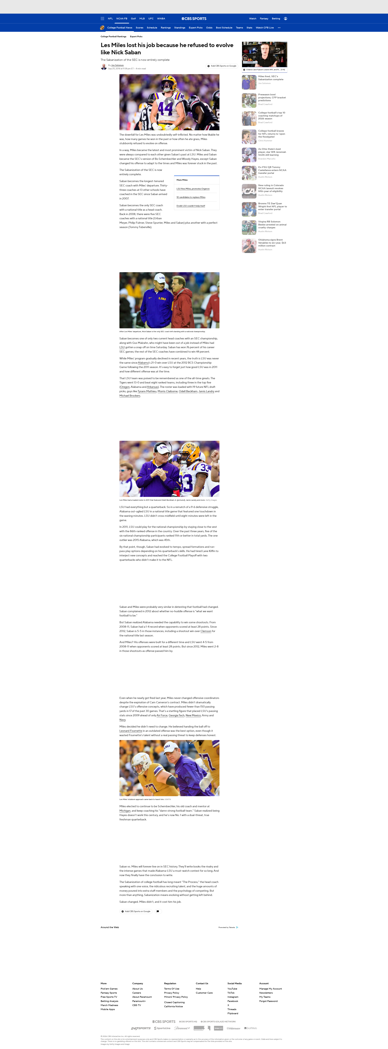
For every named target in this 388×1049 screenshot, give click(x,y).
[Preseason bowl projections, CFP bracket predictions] (249, 100)
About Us (137, 988)
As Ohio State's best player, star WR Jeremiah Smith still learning (272, 152)
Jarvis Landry (206, 391)
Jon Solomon (117, 65)
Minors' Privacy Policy (176, 996)
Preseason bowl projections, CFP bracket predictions (272, 97)
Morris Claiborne (168, 391)
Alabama (143, 362)
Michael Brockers (129, 395)
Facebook (232, 1001)
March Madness (109, 1005)
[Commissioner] (202, 1027)
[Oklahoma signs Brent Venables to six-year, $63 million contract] (249, 245)
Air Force (162, 715)
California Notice (173, 1006)
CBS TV (136, 1005)
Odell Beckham (188, 391)
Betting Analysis (109, 1001)
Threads (231, 1009)
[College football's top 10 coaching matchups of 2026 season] (249, 118)
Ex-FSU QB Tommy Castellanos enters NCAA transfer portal (272, 170)
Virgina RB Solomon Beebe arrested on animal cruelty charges (272, 224)
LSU (122, 347)
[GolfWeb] (250, 1028)
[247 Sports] (141, 1027)
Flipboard (232, 1013)
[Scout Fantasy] (234, 1028)
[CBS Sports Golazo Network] (218, 1021)
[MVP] (218, 1027)
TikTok (230, 992)
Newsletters (266, 992)
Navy (122, 720)
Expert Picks (136, 36)
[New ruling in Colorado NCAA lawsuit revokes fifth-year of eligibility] (249, 191)
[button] (279, 27)
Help (198, 988)
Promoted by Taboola (227, 927)
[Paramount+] (182, 1027)
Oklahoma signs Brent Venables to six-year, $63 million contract (272, 242)
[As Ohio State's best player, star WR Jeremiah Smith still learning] (249, 155)
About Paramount (142, 996)
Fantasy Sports (109, 992)
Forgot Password (268, 1001)
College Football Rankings (113, 36)
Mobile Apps (108, 1009)
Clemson (206, 631)
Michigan (124, 811)
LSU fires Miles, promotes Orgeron (193, 188)
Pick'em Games (109, 988)
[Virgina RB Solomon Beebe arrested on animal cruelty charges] (249, 227)
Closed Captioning (174, 1002)
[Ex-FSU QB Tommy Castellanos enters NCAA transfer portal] (249, 173)
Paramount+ (139, 1001)
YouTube (232, 988)
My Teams (264, 996)
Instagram (232, 996)
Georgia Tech (176, 715)
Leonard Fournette (130, 731)
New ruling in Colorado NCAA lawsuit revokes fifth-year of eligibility (271, 188)
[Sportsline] (162, 1027)
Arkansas (152, 387)
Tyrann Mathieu (147, 391)
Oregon (125, 387)
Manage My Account (270, 988)
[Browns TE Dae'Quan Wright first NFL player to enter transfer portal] (249, 209)
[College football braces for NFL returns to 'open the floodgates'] (249, 137)
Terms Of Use (171, 988)
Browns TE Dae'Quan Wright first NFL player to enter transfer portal (272, 206)
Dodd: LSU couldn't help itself (191, 206)
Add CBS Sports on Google (223, 66)
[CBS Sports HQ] (188, 1021)
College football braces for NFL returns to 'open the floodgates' (271, 133)
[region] (169, 102)
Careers (136, 992)
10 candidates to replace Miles (191, 197)
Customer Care (204, 992)
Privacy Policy (171, 992)
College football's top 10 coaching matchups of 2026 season (271, 115)
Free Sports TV (109, 996)
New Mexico (193, 715)
